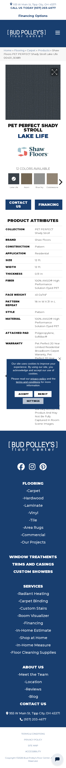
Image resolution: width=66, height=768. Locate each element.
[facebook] (21, 467)
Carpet (31, 50)
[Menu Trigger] (58, 33)
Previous (5, 180)
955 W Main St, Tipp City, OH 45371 (34, 4)
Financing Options (33, 16)
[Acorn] (26, 178)
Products (44, 50)
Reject (43, 394)
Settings (33, 401)
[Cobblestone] (52, 178)
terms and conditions (28, 382)
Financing (48, 205)
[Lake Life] (13, 178)
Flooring (19, 50)
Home (8, 50)
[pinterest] (43, 467)
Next (60, 180)
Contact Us (18, 205)
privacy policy (38, 378)
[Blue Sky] (39, 178)
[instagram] (32, 467)
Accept (24, 394)
